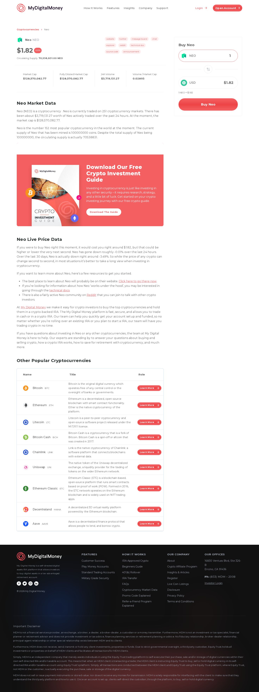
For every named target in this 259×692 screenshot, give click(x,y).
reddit (123, 45)
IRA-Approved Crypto (135, 560)
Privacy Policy (175, 595)
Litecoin (38, 422)
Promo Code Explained (136, 595)
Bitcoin (38, 388)
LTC (48, 422)
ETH (51, 405)
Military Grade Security (95, 578)
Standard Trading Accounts (98, 572)
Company (145, 8)
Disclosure (173, 589)
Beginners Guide (132, 566)
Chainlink (39, 452)
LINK (50, 452)
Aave (36, 523)
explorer (110, 45)
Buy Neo (208, 104)
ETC (62, 488)
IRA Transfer (129, 578)
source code (112, 51)
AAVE (45, 523)
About (171, 560)
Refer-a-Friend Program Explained (137, 603)
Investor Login (214, 583)
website (110, 39)
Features (113, 8)
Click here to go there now (137, 281)
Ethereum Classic (45, 488)
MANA (57, 509)
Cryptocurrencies (28, 29)
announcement (131, 51)
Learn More (147, 388)
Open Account (225, 8)
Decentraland (42, 509)
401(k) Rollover (131, 572)
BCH (55, 437)
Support (162, 8)
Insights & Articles (178, 572)
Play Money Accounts (95, 566)
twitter (123, 39)
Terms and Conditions (180, 601)
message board (139, 39)
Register (172, 578)
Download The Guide (104, 212)
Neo (46, 29)
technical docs (59, 290)
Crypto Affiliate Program (182, 566)
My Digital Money (33, 307)
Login (199, 8)
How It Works (93, 8)
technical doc (137, 45)
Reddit (91, 295)
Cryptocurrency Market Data (139, 589)
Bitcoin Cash (42, 437)
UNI (49, 467)
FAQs (125, 584)
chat (154, 39)
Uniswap (39, 467)
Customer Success (93, 560)
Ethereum (40, 405)
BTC (47, 388)
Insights (129, 8)
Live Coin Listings (178, 584)
